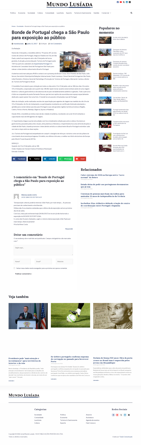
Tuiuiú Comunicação (125, 437)
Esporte (69, 13)
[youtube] (121, 2)
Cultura (40, 13)
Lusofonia (60, 13)
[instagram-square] (130, 2)
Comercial (105, 13)
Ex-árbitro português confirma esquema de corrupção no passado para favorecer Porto (70, 359)
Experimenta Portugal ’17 (43, 64)
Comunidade (49, 13)
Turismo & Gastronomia (82, 13)
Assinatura (90, 417)
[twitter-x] (124, 2)
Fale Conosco (91, 423)
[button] (110, 13)
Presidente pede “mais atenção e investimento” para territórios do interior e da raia (25, 360)
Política (13, 13)
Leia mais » (11, 380)
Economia (21, 13)
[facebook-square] (118, 2)
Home (13, 26)
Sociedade (31, 13)
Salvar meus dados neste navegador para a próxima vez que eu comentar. (41, 268)
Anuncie (89, 415)
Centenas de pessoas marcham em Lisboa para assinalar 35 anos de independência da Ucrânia (103, 195)
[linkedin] (127, 2)
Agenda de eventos (92, 420)
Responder (69, 229)
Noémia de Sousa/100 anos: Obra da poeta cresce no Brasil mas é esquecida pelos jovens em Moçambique (112, 360)
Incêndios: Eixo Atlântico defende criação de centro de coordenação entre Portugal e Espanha (105, 204)
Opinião (96, 13)
